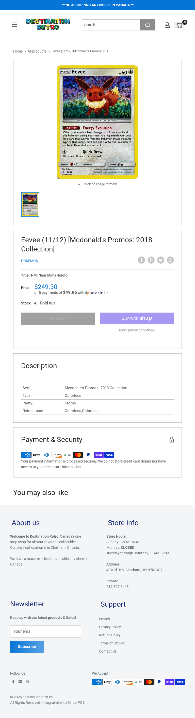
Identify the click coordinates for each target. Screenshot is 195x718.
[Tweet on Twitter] (160, 260)
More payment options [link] (137, 330)
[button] (104, 292)
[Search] (147, 24)
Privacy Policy (110, 627)
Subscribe (27, 646)
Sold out (58, 318)
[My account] (167, 25)
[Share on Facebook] (141, 260)
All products (37, 51)
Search (104, 619)
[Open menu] (14, 24)
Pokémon (29, 261)
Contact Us (108, 651)
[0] (179, 25)
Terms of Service (112, 643)
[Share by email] (170, 260)
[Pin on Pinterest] (151, 260)
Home (18, 51)
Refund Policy (110, 635)
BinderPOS (76, 702)
